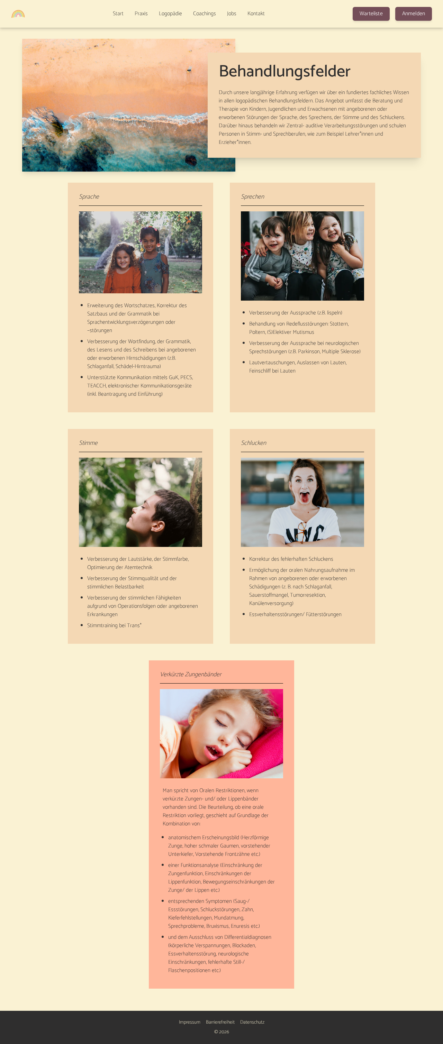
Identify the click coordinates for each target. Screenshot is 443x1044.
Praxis (141, 13)
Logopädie (170, 13)
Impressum (189, 1022)
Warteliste (371, 13)
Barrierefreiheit (220, 1022)
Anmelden (413, 13)
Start (118, 13)
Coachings (204, 13)
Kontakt (256, 13)
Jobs (231, 13)
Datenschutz (252, 1022)
